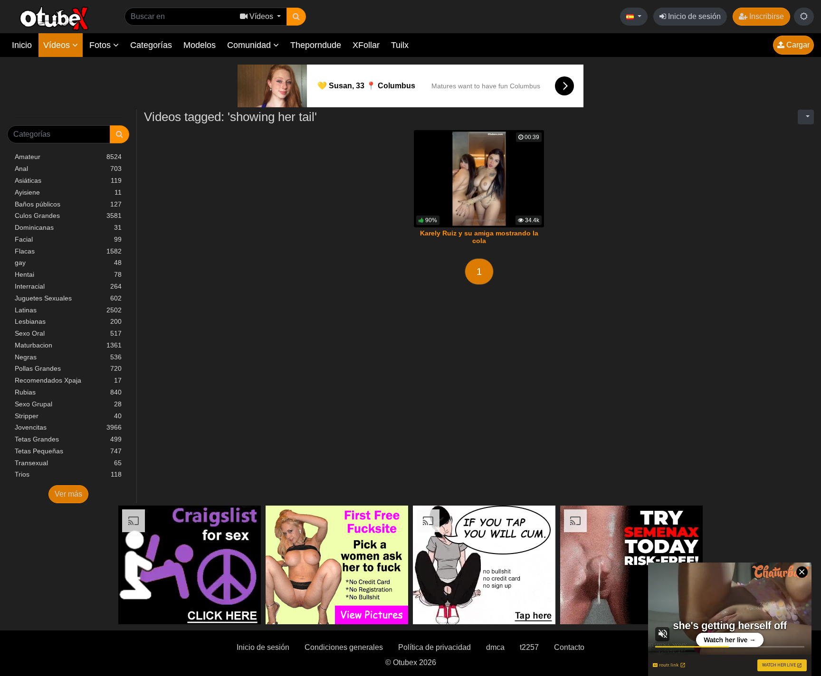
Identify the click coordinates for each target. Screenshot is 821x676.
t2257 (529, 647)
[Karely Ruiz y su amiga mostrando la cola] (479, 179)
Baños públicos (68, 204)
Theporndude (315, 45)
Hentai (68, 274)
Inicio (22, 45)
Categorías (151, 45)
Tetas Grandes (68, 439)
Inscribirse (765, 16)
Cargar (797, 45)
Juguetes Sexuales (68, 298)
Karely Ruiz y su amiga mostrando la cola (479, 236)
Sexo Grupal (68, 404)
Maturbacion (68, 345)
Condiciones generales (344, 647)
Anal (68, 168)
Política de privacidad (434, 647)
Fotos (101, 45)
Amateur (68, 156)
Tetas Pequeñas (68, 451)
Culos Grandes (68, 215)
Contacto (569, 647)
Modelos (199, 45)
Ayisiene (68, 192)
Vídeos (57, 45)
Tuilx (400, 45)
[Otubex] (54, 18)
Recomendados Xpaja (68, 380)
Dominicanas (68, 227)
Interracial (68, 286)
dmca (495, 647)
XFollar (366, 45)
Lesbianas (68, 321)
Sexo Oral (68, 333)
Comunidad (250, 45)
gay (68, 262)
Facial (68, 239)
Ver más (68, 494)
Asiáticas (68, 180)
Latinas (68, 310)
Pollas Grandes (68, 368)
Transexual (68, 463)
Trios (68, 474)
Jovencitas (68, 427)
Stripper (68, 416)
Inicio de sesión (693, 16)
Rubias (68, 392)
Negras (68, 357)
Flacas (68, 251)
